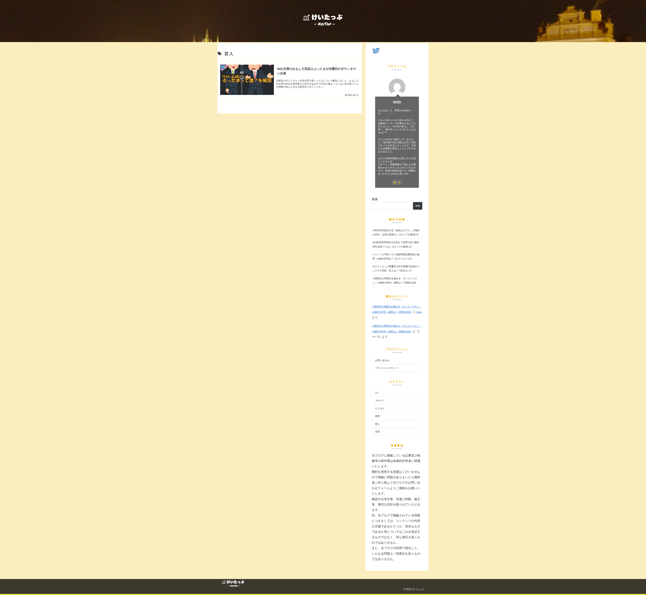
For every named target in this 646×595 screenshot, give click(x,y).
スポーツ (380, 400)
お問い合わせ (382, 360)
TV (376, 392)
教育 (377, 416)
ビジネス (380, 408)
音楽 (377, 431)
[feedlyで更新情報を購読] (395, 182)
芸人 (377, 424)
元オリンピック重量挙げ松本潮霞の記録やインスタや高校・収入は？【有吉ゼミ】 (396, 268)
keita (397, 102)
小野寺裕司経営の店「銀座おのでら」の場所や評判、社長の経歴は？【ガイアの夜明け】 (396, 232)
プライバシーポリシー (387, 368)
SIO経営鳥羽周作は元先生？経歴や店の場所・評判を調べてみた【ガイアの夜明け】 (396, 244)
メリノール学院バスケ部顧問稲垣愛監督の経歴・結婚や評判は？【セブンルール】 (396, 256)
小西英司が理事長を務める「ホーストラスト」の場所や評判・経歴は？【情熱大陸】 (394, 280)
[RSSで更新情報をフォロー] (399, 182)
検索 (375, 199)
